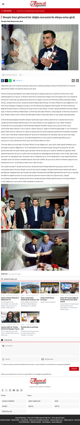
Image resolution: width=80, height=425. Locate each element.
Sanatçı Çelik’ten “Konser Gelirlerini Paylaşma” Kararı (10, 328)
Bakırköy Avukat (36, 422)
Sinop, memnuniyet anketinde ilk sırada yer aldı (30, 299)
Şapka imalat (15, 420)
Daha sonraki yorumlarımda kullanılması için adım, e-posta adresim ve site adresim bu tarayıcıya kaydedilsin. (37, 364)
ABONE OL (19, 80)
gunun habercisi (57, 422)
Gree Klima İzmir (24, 422)
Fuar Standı (24, 420)
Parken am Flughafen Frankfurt (39, 420)
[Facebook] (2, 390)
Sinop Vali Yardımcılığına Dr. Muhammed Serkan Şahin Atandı (69, 299)
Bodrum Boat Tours (56, 420)
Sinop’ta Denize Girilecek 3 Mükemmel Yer (10, 299)
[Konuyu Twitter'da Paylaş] (6, 80)
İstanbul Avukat (5, 420)
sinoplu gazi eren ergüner (14, 274)
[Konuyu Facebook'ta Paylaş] (2, 80)
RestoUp (77, 420)
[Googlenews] (21, 390)
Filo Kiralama (46, 422)
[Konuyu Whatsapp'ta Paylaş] (10, 80)
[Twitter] (6, 390)
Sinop (2, 295)
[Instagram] (10, 390)
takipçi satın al (68, 420)
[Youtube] (13, 390)
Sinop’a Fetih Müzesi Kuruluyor (47, 299)
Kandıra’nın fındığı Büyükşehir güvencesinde (31, 11)
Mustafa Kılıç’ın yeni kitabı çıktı (29, 328)
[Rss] (17, 390)
